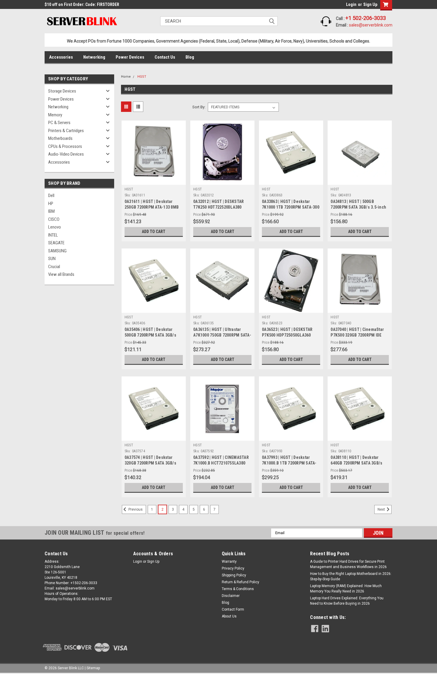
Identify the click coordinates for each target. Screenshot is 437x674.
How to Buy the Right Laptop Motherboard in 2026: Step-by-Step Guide (351, 576)
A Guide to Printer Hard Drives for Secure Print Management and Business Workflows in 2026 (348, 564)
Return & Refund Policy (240, 582)
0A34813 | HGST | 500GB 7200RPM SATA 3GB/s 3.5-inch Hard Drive (358, 207)
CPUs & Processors (65, 146)
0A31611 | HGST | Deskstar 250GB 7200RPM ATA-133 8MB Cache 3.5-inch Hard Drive (152, 207)
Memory (55, 115)
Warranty (229, 561)
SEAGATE (56, 242)
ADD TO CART (153, 231)
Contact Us (165, 57)
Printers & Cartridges (66, 130)
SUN (52, 258)
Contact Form (233, 609)
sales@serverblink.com (370, 25)
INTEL (53, 235)
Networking (94, 57)
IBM (51, 211)
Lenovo (54, 227)
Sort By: (198, 107)
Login (351, 4)
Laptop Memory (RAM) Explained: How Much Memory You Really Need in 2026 (346, 588)
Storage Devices (62, 91)
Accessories (61, 57)
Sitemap (93, 668)
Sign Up (370, 4)
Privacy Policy (233, 568)
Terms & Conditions (238, 589)
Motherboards (60, 138)
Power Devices (130, 57)
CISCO (53, 219)
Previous (135, 509)
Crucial (54, 266)
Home (126, 77)
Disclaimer (231, 596)
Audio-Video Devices (66, 154)
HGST (141, 77)
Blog (190, 57)
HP (50, 203)
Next (382, 509)
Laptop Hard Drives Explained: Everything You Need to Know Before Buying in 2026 (346, 601)
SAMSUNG (57, 251)
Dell (51, 195)
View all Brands (61, 274)
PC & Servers (59, 122)
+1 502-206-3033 (365, 18)
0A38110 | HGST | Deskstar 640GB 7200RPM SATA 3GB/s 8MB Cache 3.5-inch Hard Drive (359, 463)
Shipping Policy (234, 575)
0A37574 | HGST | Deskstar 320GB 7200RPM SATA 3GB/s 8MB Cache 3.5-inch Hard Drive (153, 463)
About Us (229, 616)
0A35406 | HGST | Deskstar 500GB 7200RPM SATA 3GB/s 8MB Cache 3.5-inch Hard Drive (153, 335)
